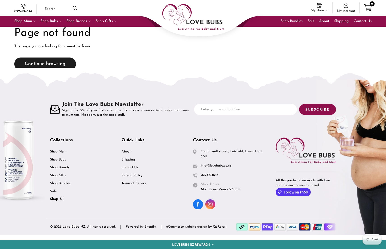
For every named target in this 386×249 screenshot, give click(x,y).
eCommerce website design (187, 226)
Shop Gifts (58, 175)
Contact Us (130, 167)
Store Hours (210, 184)
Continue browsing (45, 64)
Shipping (128, 159)
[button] (193, 244)
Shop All (56, 199)
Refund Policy (132, 175)
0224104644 (23, 11)
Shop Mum (58, 151)
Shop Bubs (58, 159)
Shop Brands (59, 167)
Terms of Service (134, 183)
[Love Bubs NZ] (193, 17)
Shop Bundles (60, 183)
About (126, 151)
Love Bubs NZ (74, 226)
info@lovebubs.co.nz (216, 165)
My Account (346, 11)
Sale (53, 191)
